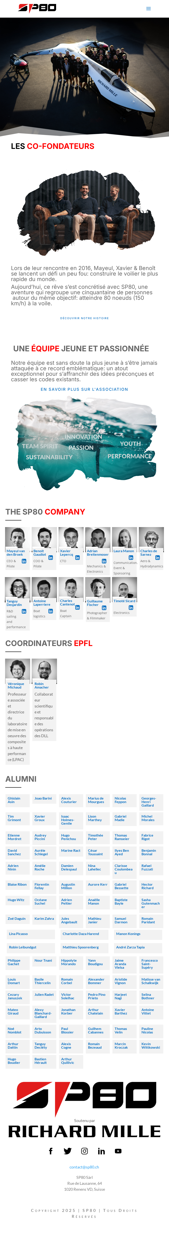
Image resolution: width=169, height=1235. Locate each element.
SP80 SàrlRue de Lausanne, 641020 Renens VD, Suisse (84, 1183)
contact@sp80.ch (84, 1167)
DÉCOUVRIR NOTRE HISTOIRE (84, 318)
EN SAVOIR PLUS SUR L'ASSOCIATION (84, 389)
